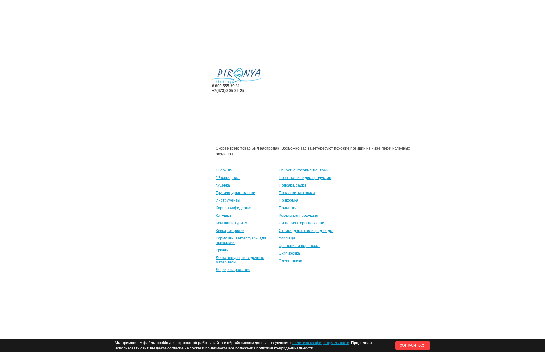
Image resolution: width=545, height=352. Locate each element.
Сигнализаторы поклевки (301, 223)
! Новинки (224, 170)
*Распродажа (228, 178)
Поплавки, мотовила (297, 193)
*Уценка (223, 185)
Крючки (222, 250)
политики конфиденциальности (320, 343)
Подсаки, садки (292, 185)
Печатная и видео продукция (305, 178)
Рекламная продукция (298, 215)
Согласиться (412, 345)
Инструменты (228, 200)
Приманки (288, 208)
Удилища (287, 238)
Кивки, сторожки (230, 230)
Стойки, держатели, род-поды (306, 230)
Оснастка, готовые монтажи (304, 170)
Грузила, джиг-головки (235, 193)
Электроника (290, 261)
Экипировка (289, 253)
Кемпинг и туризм (231, 223)
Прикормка (288, 200)
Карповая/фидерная (234, 208)
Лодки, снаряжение (233, 270)
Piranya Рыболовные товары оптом (237, 76)
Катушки (223, 215)
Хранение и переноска (299, 246)
